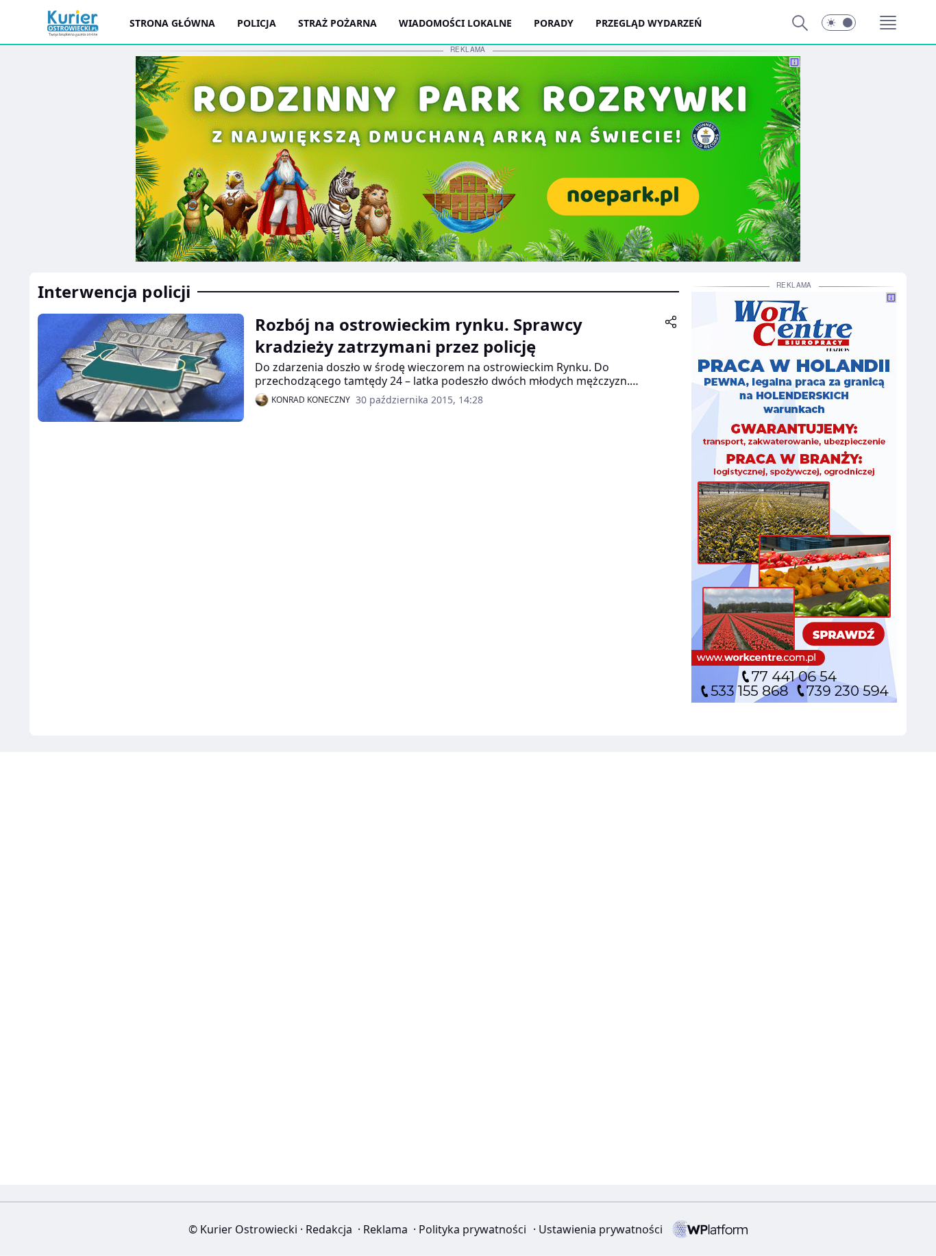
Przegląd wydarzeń (648, 22)
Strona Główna (172, 22)
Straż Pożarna (337, 22)
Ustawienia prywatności (598, 1229)
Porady (554, 22)
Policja (256, 22)
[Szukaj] (800, 23)
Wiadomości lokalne (455, 22)
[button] (839, 22)
